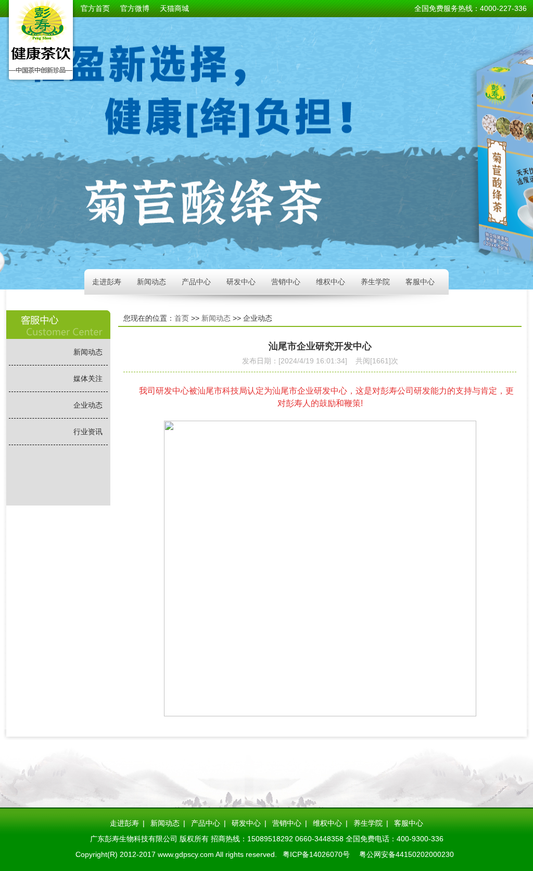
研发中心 (241, 281)
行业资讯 (88, 431)
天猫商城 (174, 8)
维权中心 (330, 281)
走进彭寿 (106, 281)
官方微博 (134, 8)
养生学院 (375, 281)
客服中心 (420, 281)
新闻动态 (151, 281)
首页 (181, 318)
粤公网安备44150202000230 (406, 854)
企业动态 (88, 405)
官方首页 (95, 8)
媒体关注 (88, 378)
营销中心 (285, 281)
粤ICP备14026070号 (316, 854)
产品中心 (196, 281)
